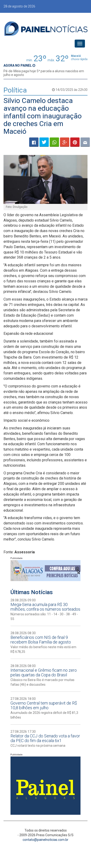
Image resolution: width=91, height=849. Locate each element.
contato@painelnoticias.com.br (45, 840)
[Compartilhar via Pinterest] (75, 142)
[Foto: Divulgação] (46, 179)
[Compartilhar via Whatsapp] (54, 142)
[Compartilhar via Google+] (64, 142)
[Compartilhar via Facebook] (33, 142)
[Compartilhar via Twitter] (44, 142)
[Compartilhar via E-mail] (85, 142)
